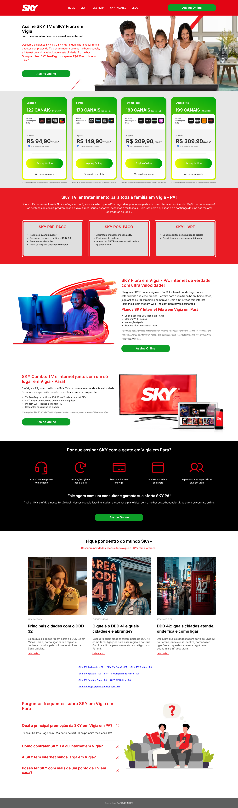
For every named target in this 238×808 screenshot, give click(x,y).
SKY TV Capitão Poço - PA (93, 680)
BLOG (135, 7)
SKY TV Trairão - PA (141, 667)
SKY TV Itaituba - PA (90, 673)
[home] (30, 8)
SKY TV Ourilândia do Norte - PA (121, 673)
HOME (71, 7)
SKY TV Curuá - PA (117, 667)
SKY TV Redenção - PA (91, 667)
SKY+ (84, 7)
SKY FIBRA (98, 7)
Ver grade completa (44, 174)
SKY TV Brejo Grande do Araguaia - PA (99, 686)
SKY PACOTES (118, 7)
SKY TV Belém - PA (120, 680)
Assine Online (192, 7)
